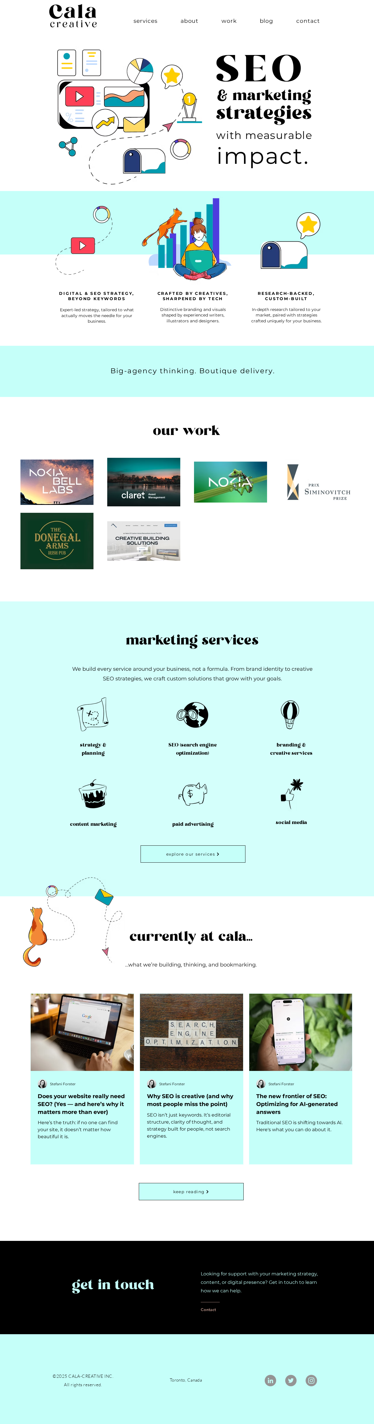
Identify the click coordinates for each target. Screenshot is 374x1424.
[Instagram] (311, 1380)
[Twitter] (291, 1380)
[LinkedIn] (270, 1380)
